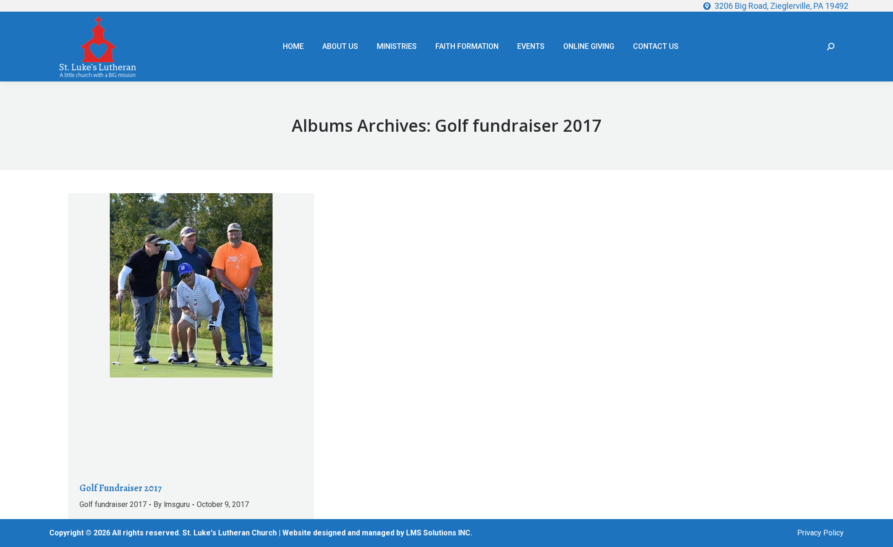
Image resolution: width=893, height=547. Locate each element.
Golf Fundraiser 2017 (121, 488)
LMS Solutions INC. (439, 532)
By (171, 504)
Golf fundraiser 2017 (113, 504)
